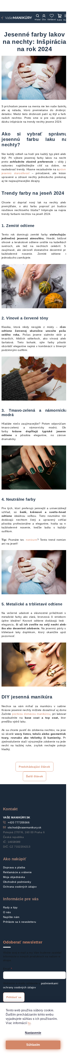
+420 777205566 (19, 822)
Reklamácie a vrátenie (17, 872)
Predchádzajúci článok (34, 766)
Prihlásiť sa (13, 997)
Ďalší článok (34, 776)
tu (29, 1023)
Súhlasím (33, 1044)
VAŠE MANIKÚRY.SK (16, 817)
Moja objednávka (14, 877)
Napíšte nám (11, 917)
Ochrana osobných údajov (20, 886)
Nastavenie (33, 1032)
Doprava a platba (14, 867)
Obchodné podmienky (17, 881)
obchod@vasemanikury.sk (24, 827)
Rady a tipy (10, 907)
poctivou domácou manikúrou (31, 713)
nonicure (31, 539)
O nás (7, 912)
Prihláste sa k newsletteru (19, 921)
